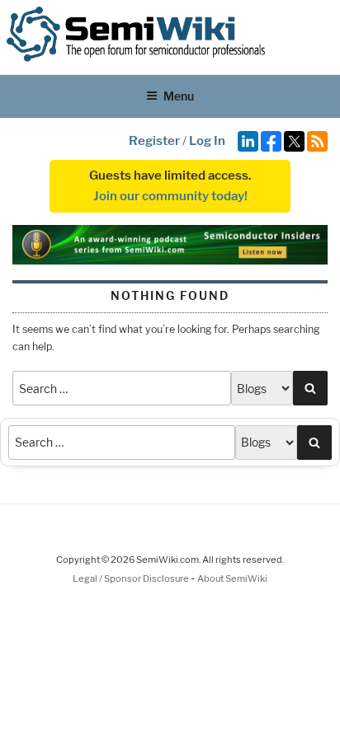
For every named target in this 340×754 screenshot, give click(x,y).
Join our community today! (170, 196)
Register (154, 140)
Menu (178, 96)
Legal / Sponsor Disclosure (132, 578)
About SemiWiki (232, 578)
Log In (207, 140)
